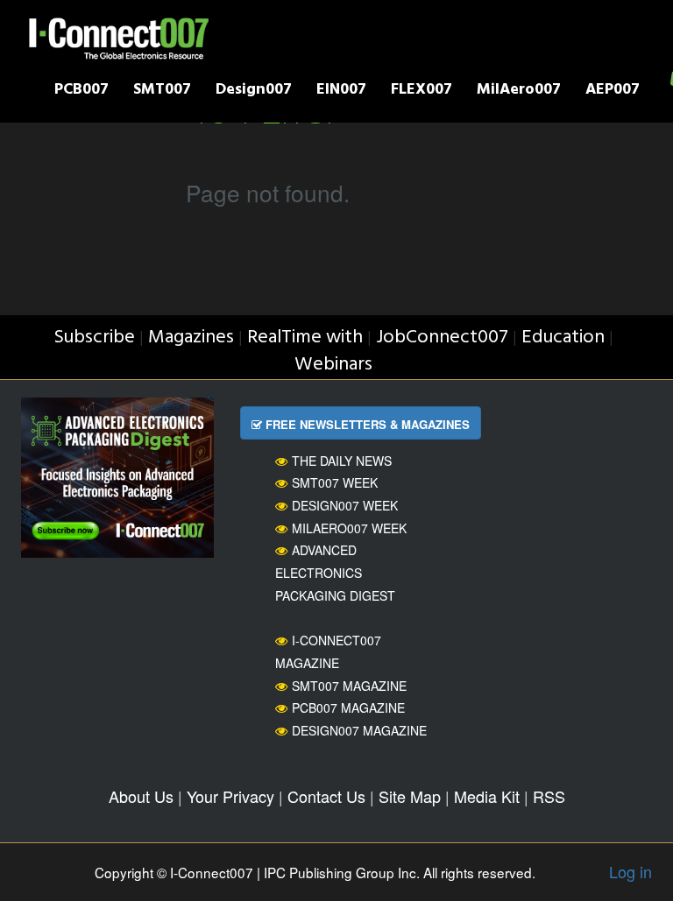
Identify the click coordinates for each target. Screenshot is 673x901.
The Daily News (342, 460)
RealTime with (305, 337)
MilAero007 (519, 91)
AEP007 (612, 91)
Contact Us (326, 796)
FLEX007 (421, 91)
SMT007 (162, 91)
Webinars (333, 364)
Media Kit (487, 796)
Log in (630, 871)
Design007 (254, 91)
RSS (549, 796)
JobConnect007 (442, 337)
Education (563, 337)
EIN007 (341, 91)
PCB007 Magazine (348, 707)
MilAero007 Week (349, 528)
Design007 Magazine (359, 730)
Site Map (410, 796)
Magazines (191, 337)
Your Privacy (230, 796)
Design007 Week (345, 505)
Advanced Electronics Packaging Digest (335, 572)
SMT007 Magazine (349, 685)
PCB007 (81, 91)
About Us (141, 796)
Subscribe (94, 337)
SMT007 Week (335, 482)
